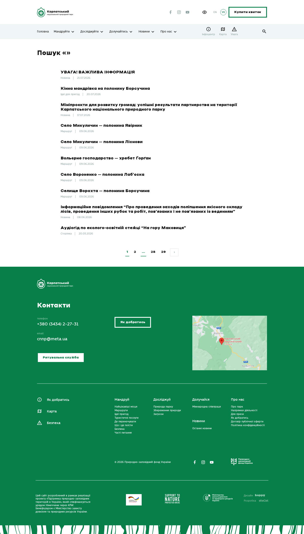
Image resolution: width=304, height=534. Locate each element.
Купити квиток (247, 12)
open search (264, 31)
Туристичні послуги (127, 417)
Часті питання (123, 432)
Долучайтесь (118, 31)
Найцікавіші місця (126, 406)
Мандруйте (62, 31)
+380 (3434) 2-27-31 (57, 324)
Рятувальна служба (61, 357)
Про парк (237, 406)
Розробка (256, 500)
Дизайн (248, 495)
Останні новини (202, 428)
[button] (204, 12)
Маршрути (121, 410)
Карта (223, 34)
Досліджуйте (89, 31)
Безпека (53, 423)
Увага (234, 34)
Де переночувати (125, 421)
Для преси (237, 414)
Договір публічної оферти (247, 421)
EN (215, 12)
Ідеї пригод (121, 414)
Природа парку (163, 406)
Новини (144, 31)
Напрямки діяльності (244, 410)
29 (163, 252)
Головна (43, 31)
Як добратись (132, 322)
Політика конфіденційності (248, 425)
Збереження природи (167, 410)
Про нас (166, 31)
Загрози (158, 414)
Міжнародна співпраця (206, 406)
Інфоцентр (208, 34)
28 (153, 252)
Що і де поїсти (124, 425)
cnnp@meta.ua (52, 339)
